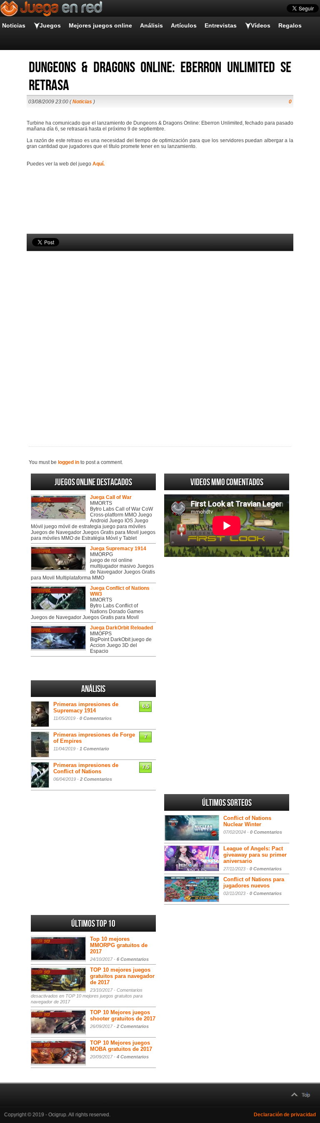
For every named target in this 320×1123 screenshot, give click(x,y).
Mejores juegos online (100, 25)
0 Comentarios (96, 718)
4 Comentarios (133, 1056)
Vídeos (260, 25)
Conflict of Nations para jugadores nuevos (253, 882)
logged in (68, 462)
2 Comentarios (96, 779)
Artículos (184, 25)
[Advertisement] (160, 335)
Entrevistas (221, 25)
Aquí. (98, 164)
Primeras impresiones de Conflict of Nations (85, 768)
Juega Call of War (111, 497)
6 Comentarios (133, 959)
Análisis (151, 25)
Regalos (290, 25)
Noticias (13, 25)
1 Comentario (94, 748)
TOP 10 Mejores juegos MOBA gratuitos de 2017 (121, 1046)
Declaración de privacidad (285, 1115)
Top (306, 1095)
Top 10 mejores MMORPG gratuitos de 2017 (119, 945)
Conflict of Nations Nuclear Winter (247, 821)
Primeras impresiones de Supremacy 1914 (85, 707)
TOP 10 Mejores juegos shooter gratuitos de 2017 (122, 1015)
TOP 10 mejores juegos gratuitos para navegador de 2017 (122, 976)
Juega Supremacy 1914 (118, 548)
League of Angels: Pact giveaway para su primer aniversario (255, 854)
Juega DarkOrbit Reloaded (121, 628)
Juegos (50, 25)
